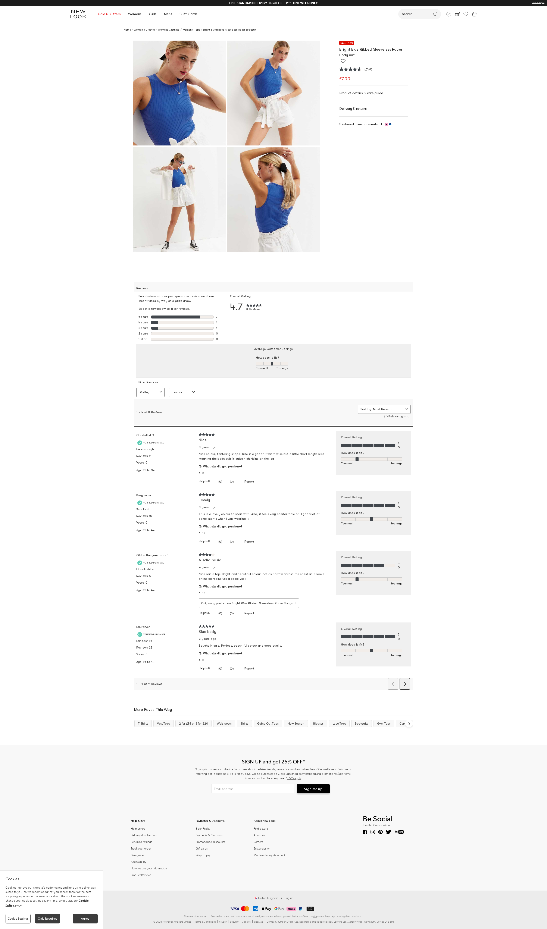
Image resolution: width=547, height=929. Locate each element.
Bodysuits (361, 723)
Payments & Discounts (209, 835)
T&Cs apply (294, 778)
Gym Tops (384, 723)
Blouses (318, 723)
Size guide (137, 855)
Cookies (246, 921)
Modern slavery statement (269, 855)
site (315, 916)
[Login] (448, 14)
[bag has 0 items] (474, 14)
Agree (85, 918)
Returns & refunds (141, 842)
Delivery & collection (143, 835)
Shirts (244, 723)
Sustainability (261, 848)
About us (259, 835)
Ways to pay (203, 855)
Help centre (138, 829)
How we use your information (149, 868)
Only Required (47, 918)
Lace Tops (339, 723)
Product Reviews (141, 875)
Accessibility (138, 862)
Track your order (141, 848)
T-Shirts (143, 723)
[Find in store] (457, 14)
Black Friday (203, 829)
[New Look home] (79, 14)
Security (234, 921)
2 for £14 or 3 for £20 (193, 723)
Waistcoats (224, 723)
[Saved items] (466, 14)
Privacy (223, 921)
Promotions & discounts (210, 842)
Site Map (258, 921)
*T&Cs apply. (538, 2)
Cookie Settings (18, 918)
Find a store (261, 829)
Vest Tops (163, 723)
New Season (296, 723)
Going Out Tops (268, 723)
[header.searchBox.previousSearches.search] (435, 14)
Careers (258, 842)
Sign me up (313, 789)
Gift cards (201, 848)
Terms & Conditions (205, 921)
